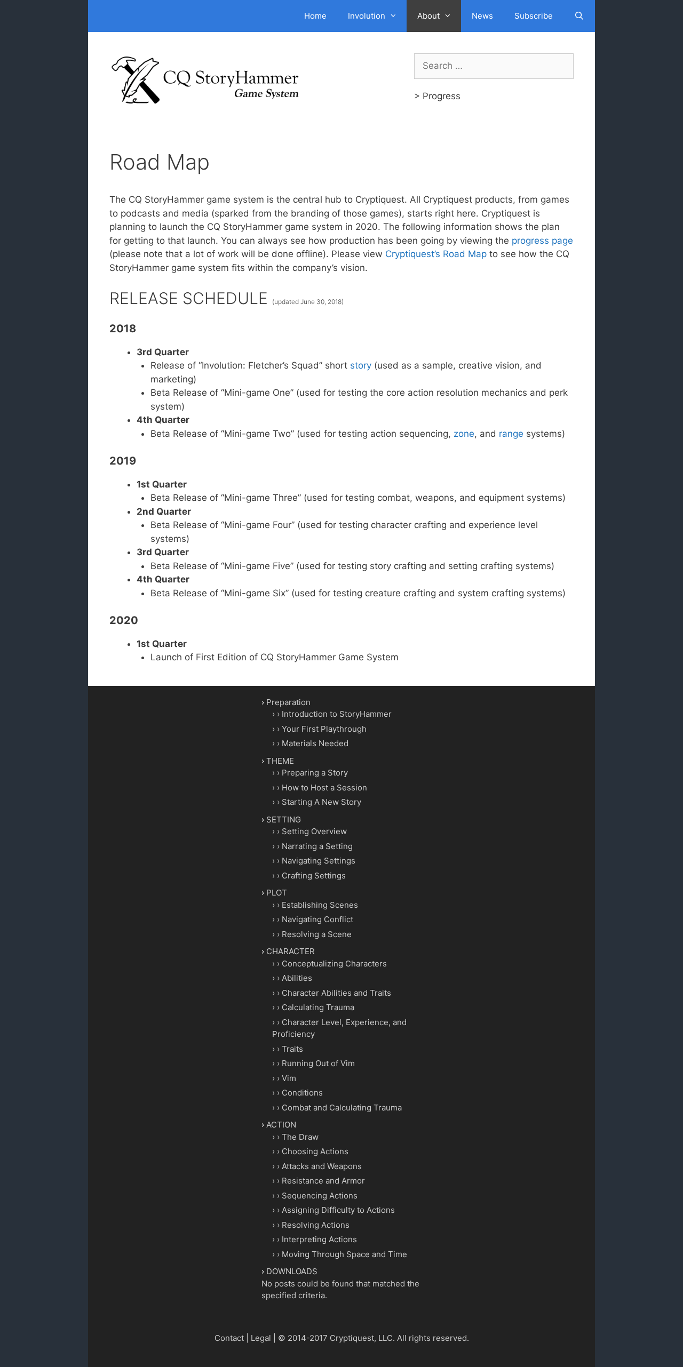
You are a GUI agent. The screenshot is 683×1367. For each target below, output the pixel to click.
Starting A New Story (321, 802)
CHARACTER (290, 951)
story (360, 365)
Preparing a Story (315, 773)
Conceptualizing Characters (334, 963)
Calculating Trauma (318, 1007)
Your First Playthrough (324, 729)
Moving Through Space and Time (344, 1254)
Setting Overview (314, 831)
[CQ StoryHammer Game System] (208, 79)
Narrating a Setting (317, 846)
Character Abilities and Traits (336, 993)
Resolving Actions (316, 1225)
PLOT (276, 893)
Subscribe (533, 16)
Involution (366, 16)
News (482, 16)
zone (464, 433)
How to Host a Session (324, 787)
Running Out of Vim (318, 1063)
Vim (289, 1078)
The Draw (300, 1137)
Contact (229, 1338)
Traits (292, 1049)
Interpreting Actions (319, 1239)
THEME (280, 761)
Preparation (288, 702)
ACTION (281, 1125)
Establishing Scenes (320, 905)
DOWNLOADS (291, 1271)
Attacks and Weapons (322, 1166)
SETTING (283, 819)
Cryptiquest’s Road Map (436, 254)
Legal (261, 1338)
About (428, 16)
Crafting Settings (314, 875)
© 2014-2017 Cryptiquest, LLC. (336, 1338)
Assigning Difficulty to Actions (338, 1210)
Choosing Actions (315, 1151)
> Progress (437, 96)
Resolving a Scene (317, 934)
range (511, 433)
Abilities (297, 978)
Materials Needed (315, 743)
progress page (542, 240)
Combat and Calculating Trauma (342, 1107)
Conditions (302, 1093)
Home (315, 16)
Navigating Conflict (317, 919)
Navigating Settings (318, 861)
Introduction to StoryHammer (337, 714)
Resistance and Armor (323, 1181)
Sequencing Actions (320, 1195)
